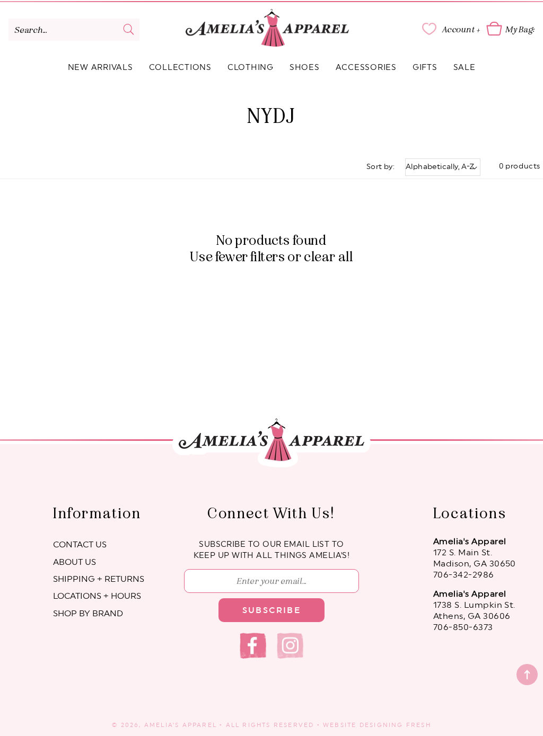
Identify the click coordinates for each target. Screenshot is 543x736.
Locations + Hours (97, 596)
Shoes (305, 68)
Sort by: (380, 167)
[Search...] (128, 29)
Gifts (425, 68)
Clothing (250, 68)
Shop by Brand (88, 613)
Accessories (366, 68)
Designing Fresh (395, 725)
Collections (180, 68)
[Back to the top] (527, 674)
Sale (464, 68)
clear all (328, 257)
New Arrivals (100, 68)
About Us (74, 562)
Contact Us (80, 544)
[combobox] (73, 30)
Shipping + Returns (98, 579)
